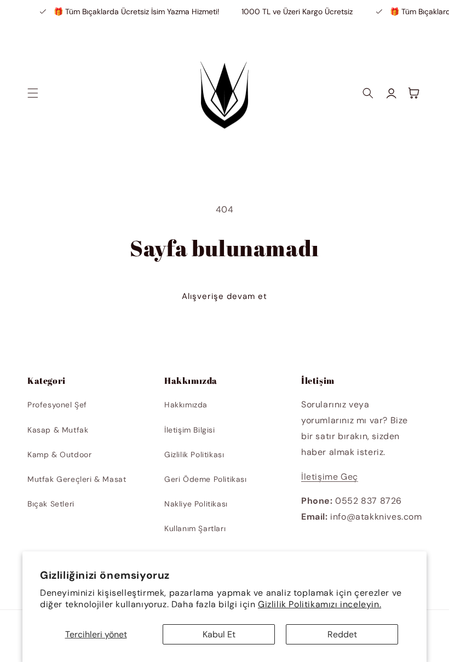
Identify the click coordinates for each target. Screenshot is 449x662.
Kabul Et (219, 634)
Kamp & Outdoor (59, 454)
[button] (33, 93)
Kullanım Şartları (195, 528)
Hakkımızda (186, 405)
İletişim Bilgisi (189, 430)
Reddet (342, 634)
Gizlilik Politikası (194, 454)
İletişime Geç (329, 476)
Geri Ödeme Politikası (205, 479)
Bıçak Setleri (50, 504)
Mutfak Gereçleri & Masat (76, 479)
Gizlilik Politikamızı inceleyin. (319, 604)
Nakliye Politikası (196, 504)
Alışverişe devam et (224, 296)
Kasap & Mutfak (57, 430)
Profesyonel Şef (57, 405)
